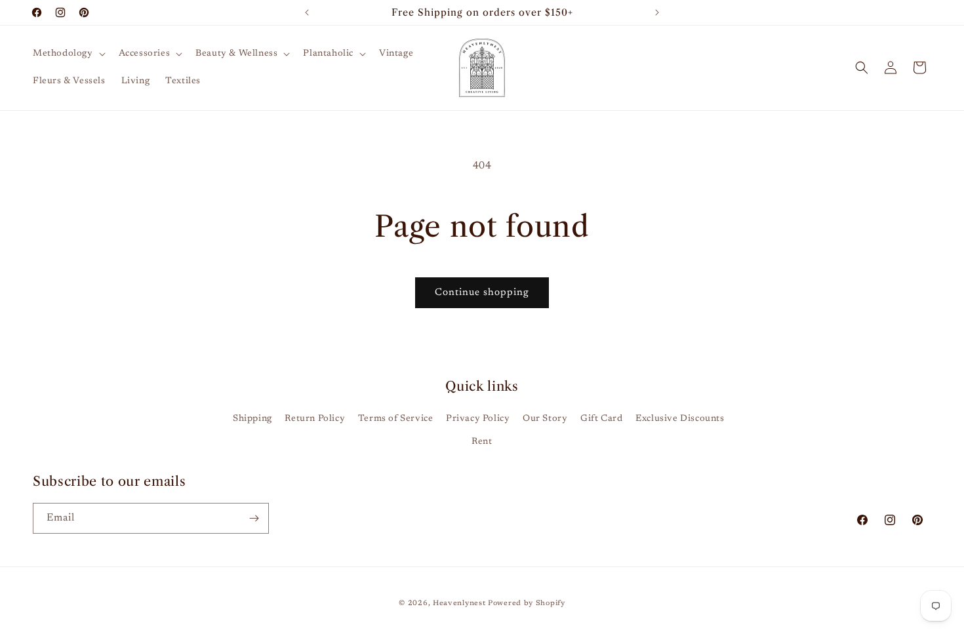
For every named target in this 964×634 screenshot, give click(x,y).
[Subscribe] (253, 518)
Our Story (545, 419)
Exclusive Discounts (679, 419)
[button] (68, 54)
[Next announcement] (657, 12)
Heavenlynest (459, 603)
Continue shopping (482, 293)
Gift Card (601, 419)
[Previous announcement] (306, 12)
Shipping (252, 419)
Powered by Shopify (526, 603)
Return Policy (315, 419)
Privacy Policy (478, 419)
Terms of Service (395, 419)
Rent (482, 441)
